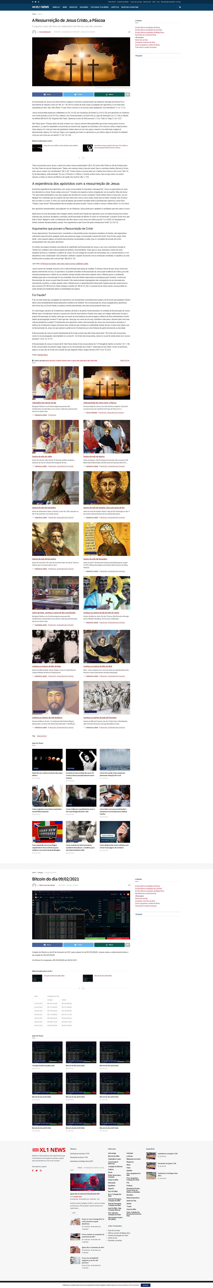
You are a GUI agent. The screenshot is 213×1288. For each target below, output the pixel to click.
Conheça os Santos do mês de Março (47, 717)
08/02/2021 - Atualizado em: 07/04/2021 (61, 466)
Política (129, 1186)
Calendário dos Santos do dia (44, 402)
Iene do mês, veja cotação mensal (114, 1209)
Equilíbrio (84, 7)
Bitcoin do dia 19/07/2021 (109, 1097)
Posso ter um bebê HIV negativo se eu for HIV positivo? (90, 1260)
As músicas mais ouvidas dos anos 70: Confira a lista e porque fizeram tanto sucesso (111, 146)
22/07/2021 (104, 1068)
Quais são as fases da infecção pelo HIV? (85, 1194)
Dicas (36, 768)
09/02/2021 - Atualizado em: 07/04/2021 (67, 32)
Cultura (40, 14)
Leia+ (74, 1213)
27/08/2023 (70, 781)
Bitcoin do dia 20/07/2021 (75, 1097)
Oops (128, 1168)
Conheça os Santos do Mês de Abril (97, 666)
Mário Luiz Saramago (47, 885)
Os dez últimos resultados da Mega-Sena (149, 32)
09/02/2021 (62, 885)
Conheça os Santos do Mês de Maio (46, 666)
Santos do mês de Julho (42, 456)
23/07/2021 (70, 1068)
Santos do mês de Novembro (44, 559)
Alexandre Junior (41, 625)
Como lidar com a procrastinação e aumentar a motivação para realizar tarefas (113, 811)
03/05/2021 (52, 415)
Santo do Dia (147, 2)
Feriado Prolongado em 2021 (118, 1235)
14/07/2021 (104, 1131)
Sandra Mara (77, 1196)
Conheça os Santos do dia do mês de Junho (101, 612)
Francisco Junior (41, 415)
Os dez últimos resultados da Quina (147, 27)
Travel (129, 1206)
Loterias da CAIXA (122, 2)
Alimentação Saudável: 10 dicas (171, 2)
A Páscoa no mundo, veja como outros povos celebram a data (64, 264)
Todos (80, 1168)
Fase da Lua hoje (114, 1230)
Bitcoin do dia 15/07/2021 (75, 1128)
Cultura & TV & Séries (100, 7)
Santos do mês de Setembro (44, 507)
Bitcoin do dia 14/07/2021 (109, 1128)
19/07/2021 (104, 1099)
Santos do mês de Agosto (94, 456)
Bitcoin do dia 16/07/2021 (41, 1128)
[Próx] (83, 158)
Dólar (154, 2)
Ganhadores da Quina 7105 (79, 1153)
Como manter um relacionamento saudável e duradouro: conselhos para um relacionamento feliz (80, 847)
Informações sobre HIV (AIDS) (94, 1168)
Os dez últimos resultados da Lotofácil (148, 30)
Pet (128, 1183)
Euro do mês (113, 1191)
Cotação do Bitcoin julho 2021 (54, 976)
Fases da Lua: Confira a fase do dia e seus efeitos (61, 145)
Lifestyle (115, 7)
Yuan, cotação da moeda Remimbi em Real (134, 1214)
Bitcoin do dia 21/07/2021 (41, 1097)
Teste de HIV (112, 2)
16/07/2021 (36, 1131)
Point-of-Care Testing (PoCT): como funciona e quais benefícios (93, 1221)
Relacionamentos (74, 840)
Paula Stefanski (44, 32)
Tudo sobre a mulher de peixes (146, 47)
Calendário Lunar (114, 1159)
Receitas (130, 1195)
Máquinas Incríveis (134, 1159)
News (65, 7)
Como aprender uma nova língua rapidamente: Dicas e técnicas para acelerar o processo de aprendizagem (46, 847)
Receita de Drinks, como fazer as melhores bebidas (133, 1190)
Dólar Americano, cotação (114, 1176)
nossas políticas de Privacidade (128, 1285)
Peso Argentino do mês (134, 1174)
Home (34, 14)
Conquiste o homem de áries (145, 42)
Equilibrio (105, 840)
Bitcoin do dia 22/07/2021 (109, 1065)
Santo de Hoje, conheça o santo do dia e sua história (53, 612)
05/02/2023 (36, 814)
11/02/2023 (104, 778)
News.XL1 (56, 7)
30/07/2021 (36, 1068)
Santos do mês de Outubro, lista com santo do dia (103, 507)
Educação (111, 1183)
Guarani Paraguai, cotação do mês (114, 1200)
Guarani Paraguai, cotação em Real (114, 1204)
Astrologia (112, 1153)
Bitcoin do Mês (39, 1061)
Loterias (130, 1156)
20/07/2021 (70, 1099)
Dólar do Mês (113, 1180)
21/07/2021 (36, 1099)
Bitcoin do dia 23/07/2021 (103, 976)
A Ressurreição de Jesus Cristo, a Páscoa (99, 402)
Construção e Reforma (113, 1163)
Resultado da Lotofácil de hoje (145, 35)
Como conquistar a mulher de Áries (147, 45)
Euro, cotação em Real (114, 1195)
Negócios (73, 7)
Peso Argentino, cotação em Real (133, 1179)
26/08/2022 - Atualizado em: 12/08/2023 (83, 1199)
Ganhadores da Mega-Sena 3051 (81, 1161)
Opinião (129, 1170)
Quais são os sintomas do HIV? (93, 1247)
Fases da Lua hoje (136, 2)
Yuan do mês (131, 1209)
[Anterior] (79, 158)
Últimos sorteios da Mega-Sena (119, 1233)
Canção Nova (42, 355)
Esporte (111, 1188)
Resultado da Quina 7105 (79, 1157)
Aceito (145, 1285)
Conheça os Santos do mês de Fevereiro (99, 717)
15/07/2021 (70, 1131)
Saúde (129, 1203)
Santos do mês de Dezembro (95, 559)
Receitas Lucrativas (129, 7)
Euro (158, 2)
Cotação (40, 872)
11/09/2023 (36, 778)
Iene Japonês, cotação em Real (114, 1214)
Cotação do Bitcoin (50, 872)
